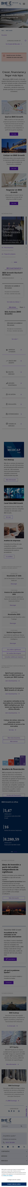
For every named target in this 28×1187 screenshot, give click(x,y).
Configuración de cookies (13, 1179)
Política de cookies (7, 1175)
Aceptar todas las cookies (13, 1184)
